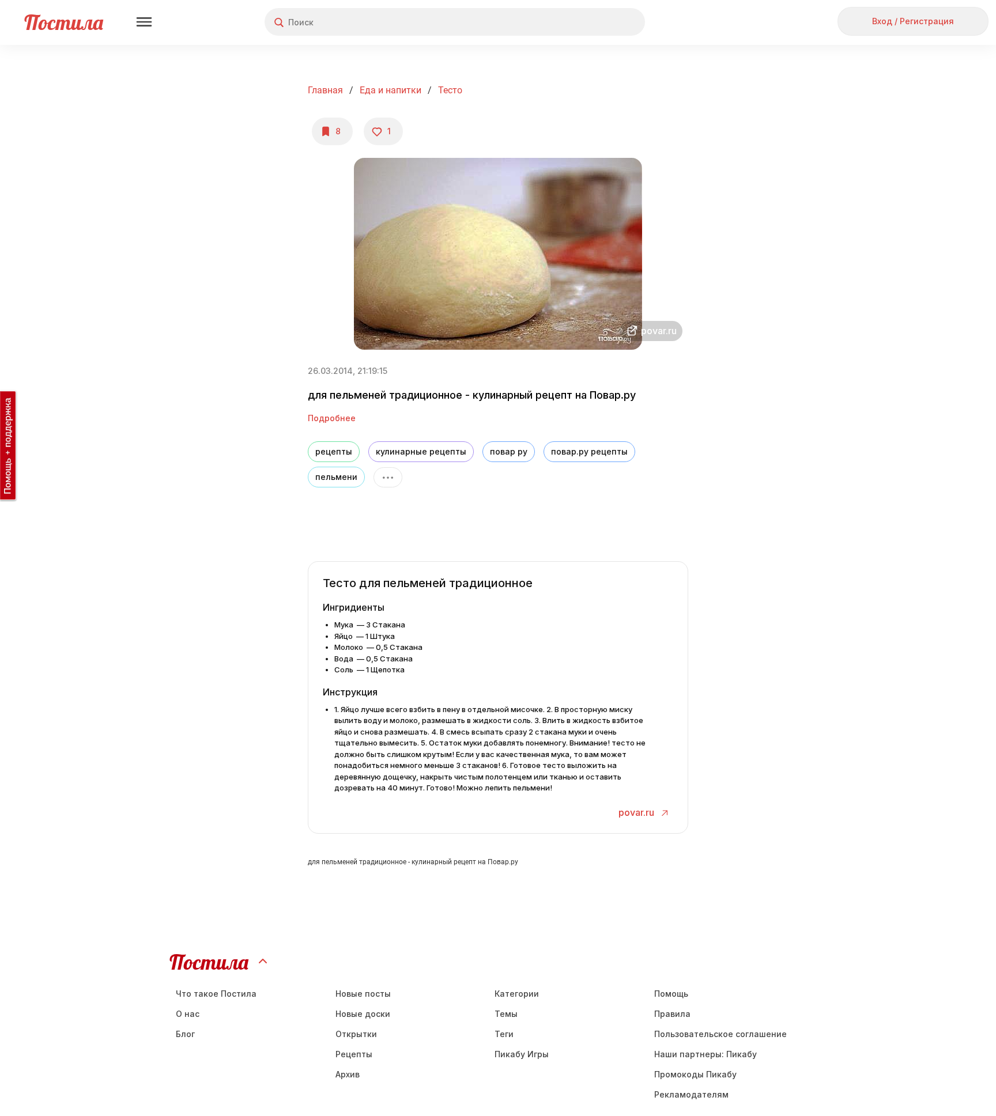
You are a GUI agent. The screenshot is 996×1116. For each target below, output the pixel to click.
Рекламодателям (691, 1094)
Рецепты (353, 1054)
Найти (593, 22)
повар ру (508, 451)
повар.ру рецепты (589, 451)
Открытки (356, 1034)
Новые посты (363, 993)
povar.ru (637, 812)
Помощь (671, 993)
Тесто (450, 90)
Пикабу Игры (522, 1054)
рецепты (333, 451)
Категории (517, 993)
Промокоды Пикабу (695, 1074)
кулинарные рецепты (421, 451)
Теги (504, 1034)
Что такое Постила (216, 993)
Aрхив (347, 1074)
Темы (506, 1014)
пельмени (336, 477)
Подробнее (332, 418)
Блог (185, 1034)
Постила (63, 22)
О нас (187, 1014)
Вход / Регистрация (913, 21)
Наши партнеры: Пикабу (705, 1054)
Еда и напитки (390, 90)
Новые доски (362, 1014)
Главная (325, 90)
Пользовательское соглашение (720, 1034)
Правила (672, 1014)
